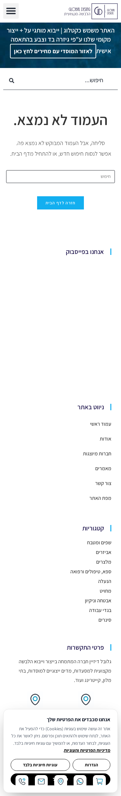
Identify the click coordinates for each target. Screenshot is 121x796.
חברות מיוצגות (97, 453)
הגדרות (91, 765)
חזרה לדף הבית (60, 203)
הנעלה (104, 581)
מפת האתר (100, 498)
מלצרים (103, 561)
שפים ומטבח (99, 542)
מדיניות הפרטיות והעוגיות (87, 750)
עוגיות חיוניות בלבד (40, 765)
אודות (105, 438)
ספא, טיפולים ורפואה (90, 571)
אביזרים (103, 552)
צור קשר (103, 483)
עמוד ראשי (100, 424)
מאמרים (103, 468)
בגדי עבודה (100, 610)
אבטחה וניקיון (98, 600)
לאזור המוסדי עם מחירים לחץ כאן (53, 51)
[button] (11, 11)
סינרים (104, 619)
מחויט (105, 590)
